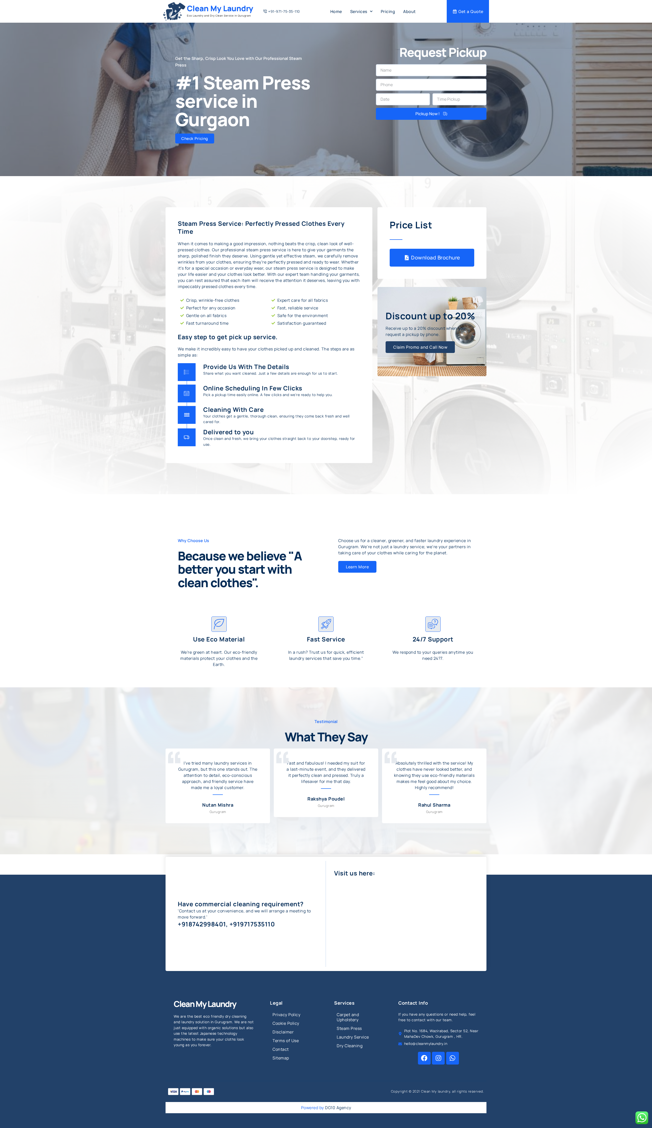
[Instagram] (438, 1058)
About (409, 11)
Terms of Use (286, 1040)
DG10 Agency (338, 1107)
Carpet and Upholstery (348, 1017)
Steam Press (349, 1028)
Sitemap (281, 1058)
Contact (281, 1049)
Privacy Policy (286, 1014)
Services (358, 11)
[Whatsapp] (452, 1058)
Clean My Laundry (220, 8)
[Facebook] (424, 1058)
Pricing (388, 11)
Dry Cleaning (349, 1045)
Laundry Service (353, 1037)
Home (336, 11)
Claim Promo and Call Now (420, 347)
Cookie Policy (286, 1023)
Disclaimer (283, 1032)
